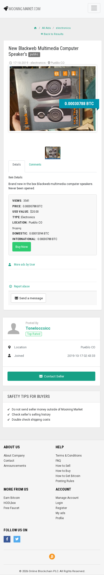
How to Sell (63, 465)
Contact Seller (53, 376)
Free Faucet (11, 508)
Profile (60, 518)
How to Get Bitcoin (68, 476)
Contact (9, 460)
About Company (14, 455)
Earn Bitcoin (12, 498)
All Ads (46, 28)
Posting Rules (65, 481)
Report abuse (21, 286)
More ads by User (24, 264)
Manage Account (67, 498)
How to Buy (63, 471)
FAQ (58, 460)
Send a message (31, 298)
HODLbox (10, 503)
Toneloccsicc (38, 328)
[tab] (16, 166)
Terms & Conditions (69, 455)
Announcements (15, 465)
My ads (60, 513)
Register (61, 508)
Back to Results (53, 34)
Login (59, 503)
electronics (63, 28)
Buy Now (21, 247)
